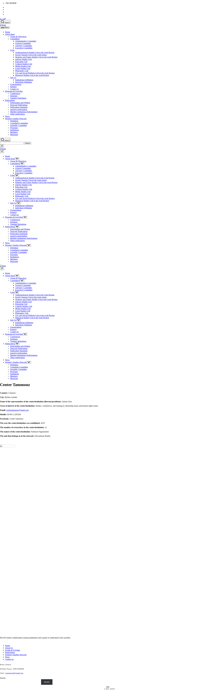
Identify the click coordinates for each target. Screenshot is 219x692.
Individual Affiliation (23, 82)
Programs (14, 128)
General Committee (23, 43)
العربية (3, 19)
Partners (13, 87)
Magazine (14, 134)
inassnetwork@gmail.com (14, 673)
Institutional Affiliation (24, 80)
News (7, 116)
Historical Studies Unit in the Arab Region (32, 75)
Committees (15, 39)
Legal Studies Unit (22, 68)
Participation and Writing (20, 103)
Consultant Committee (19, 123)
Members (14, 132)
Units (12, 50)
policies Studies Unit (23, 59)
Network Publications (19, 105)
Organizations (15, 84)
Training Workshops (18, 98)
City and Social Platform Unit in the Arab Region (35, 73)
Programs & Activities (14, 91)
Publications (10, 100)
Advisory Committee (23, 46)
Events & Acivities (12, 650)
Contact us (14, 89)
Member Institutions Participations (23, 112)
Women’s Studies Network (15, 119)
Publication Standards (19, 107)
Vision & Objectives (18, 36)
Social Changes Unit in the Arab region (31, 55)
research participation (18, 109)
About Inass (10, 34)
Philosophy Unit (21, 71)
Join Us (13, 77)
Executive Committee (23, 48)
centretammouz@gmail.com (17, 410)
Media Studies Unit (23, 66)
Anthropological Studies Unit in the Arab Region (34, 52)
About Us (9, 648)
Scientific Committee (18, 125)
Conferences (15, 93)
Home (7, 32)
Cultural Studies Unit (23, 64)
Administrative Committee (25, 41)
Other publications (17, 114)
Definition (14, 121)
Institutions (14, 130)
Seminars (13, 96)
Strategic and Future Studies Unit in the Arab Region (36, 57)
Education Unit (21, 62)
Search (2, 678)
